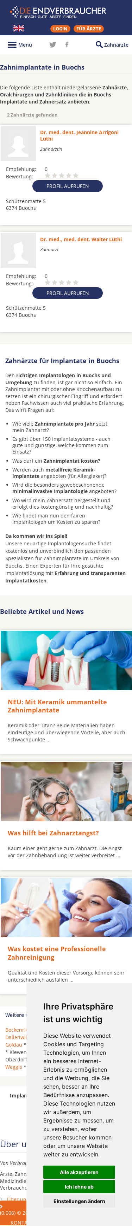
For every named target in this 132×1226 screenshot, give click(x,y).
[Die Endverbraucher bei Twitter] (52, 44)
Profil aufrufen (67, 186)
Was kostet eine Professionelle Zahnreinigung (57, 952)
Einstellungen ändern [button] (79, 1201)
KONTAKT (22, 1222)
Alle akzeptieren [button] (79, 1172)
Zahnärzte (116, 44)
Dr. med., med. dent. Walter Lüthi (81, 239)
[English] (18, 28)
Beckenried (18, 1029)
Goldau (13, 1044)
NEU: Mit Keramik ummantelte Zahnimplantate (57, 706)
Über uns (18, 1199)
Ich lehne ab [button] (79, 1187)
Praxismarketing (26, 1206)
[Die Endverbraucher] (66, 12)
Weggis (13, 1067)
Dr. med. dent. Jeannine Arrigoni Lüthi (79, 135)
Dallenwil (16, 1037)
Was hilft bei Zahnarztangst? (53, 833)
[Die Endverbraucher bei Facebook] (66, 44)
